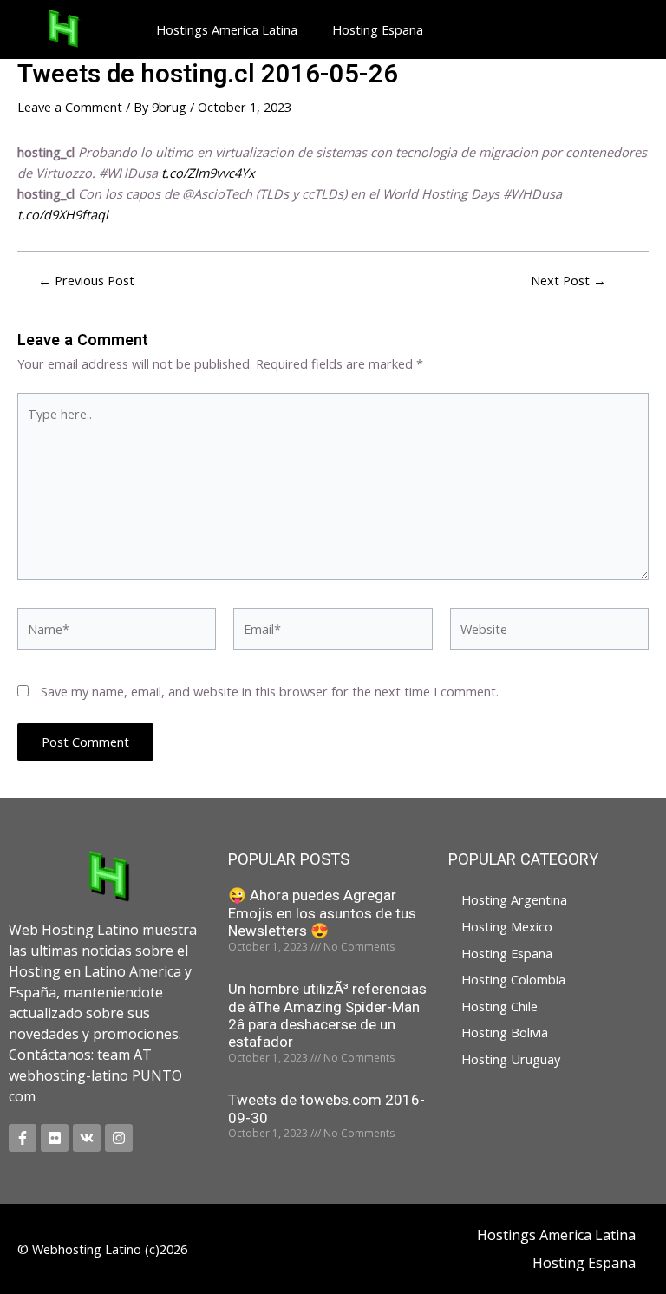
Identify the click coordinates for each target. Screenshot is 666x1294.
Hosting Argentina (514, 899)
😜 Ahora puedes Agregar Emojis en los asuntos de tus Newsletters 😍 (322, 912)
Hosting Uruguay (510, 1059)
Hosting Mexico (506, 926)
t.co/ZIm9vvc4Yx (208, 172)
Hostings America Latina (226, 29)
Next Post (568, 280)
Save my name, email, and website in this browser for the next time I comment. (270, 691)
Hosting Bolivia (504, 1032)
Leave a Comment (69, 106)
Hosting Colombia (513, 979)
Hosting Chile (499, 1006)
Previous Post (86, 280)
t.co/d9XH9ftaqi (62, 214)
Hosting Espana (377, 29)
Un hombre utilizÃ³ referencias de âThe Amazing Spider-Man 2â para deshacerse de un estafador (327, 1015)
